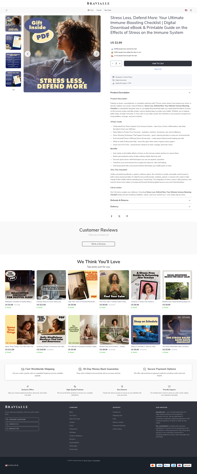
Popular (99, 10)
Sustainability (74, 442)
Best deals (108, 10)
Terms (85, 460)
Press (71, 425)
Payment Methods (119, 425)
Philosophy (73, 446)
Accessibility (96, 460)
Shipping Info (117, 415)
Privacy (90, 460)
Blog (71, 412)
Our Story (72, 415)
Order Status (117, 429)
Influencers (73, 429)
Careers (72, 422)
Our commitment (162, 426)
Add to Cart (158, 63)
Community (73, 449)
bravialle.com (160, 412)
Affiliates (72, 432)
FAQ (114, 419)
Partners (72, 439)
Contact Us (117, 412)
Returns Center (118, 422)
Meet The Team (74, 419)
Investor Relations (75, 436)
